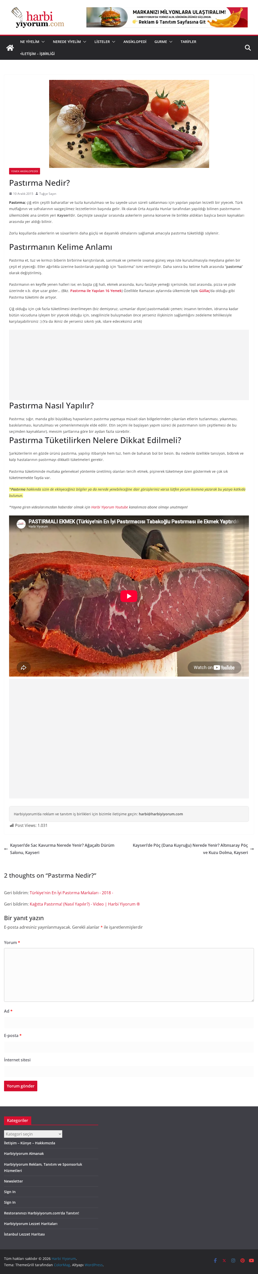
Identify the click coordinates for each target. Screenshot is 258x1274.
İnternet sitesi (17, 1060)
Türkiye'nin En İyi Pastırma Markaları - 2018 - (71, 892)
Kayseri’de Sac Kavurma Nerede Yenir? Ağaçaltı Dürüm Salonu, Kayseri (62, 848)
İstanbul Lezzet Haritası (24, 1234)
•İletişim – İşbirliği (37, 53)
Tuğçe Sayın (47, 194)
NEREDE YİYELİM (67, 41)
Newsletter (13, 1181)
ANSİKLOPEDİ (134, 41)
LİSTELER (102, 41)
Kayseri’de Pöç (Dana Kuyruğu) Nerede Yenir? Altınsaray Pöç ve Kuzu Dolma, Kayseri (190, 848)
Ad (8, 1011)
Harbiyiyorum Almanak (24, 1153)
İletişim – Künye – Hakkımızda (29, 1143)
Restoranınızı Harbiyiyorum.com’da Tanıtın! (41, 1213)
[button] (42, 41)
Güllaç (204, 290)
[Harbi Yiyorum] (10, 48)
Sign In (10, 1191)
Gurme (160, 41)
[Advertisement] (129, 365)
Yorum (12, 942)
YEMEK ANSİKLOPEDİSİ (24, 171)
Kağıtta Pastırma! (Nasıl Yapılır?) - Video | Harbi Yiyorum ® (85, 904)
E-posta (13, 1035)
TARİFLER (188, 41)
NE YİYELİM (29, 41)
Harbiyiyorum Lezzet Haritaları (30, 1223)
